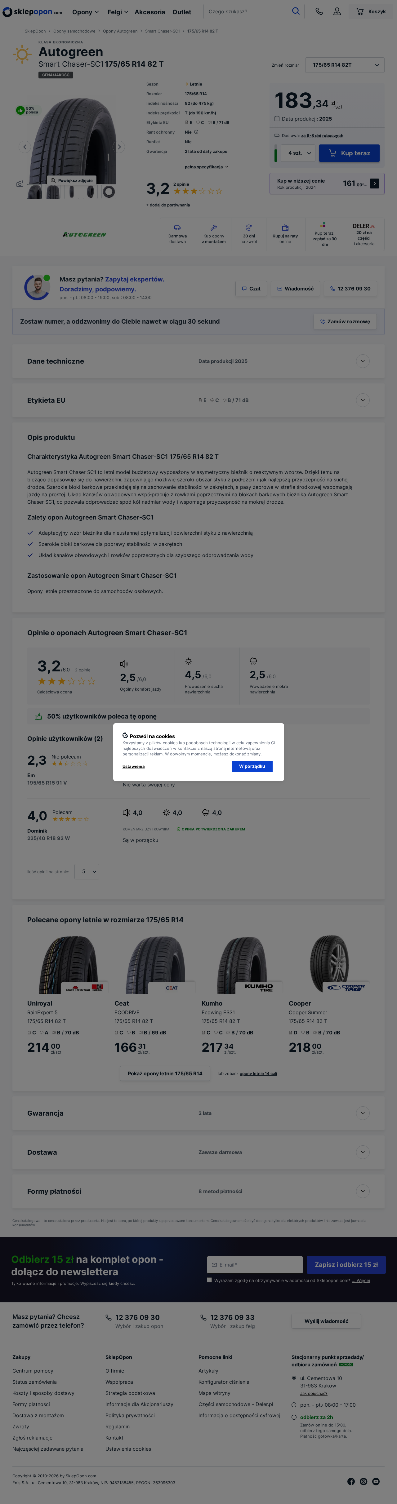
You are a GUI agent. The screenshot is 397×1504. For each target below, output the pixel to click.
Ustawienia (134, 766)
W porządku (252, 766)
